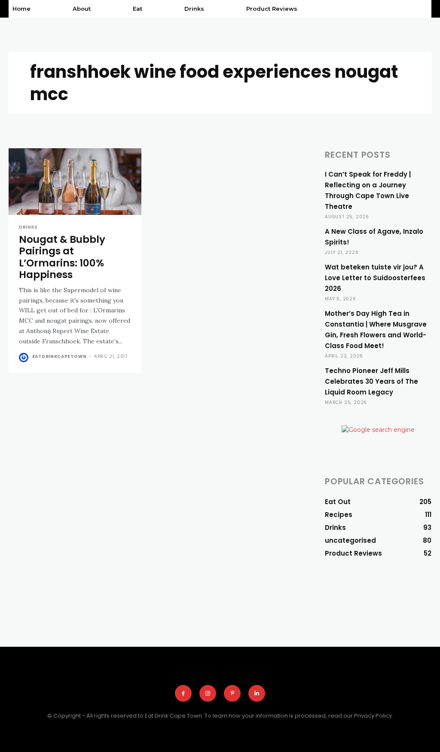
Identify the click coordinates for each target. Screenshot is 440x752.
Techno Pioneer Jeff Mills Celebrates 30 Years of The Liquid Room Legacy (371, 381)
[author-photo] (25, 357)
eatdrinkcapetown (59, 356)
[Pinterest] (232, 693)
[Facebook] (183, 693)
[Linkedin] (256, 693)
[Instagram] (207, 693)
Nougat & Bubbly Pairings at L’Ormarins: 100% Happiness (62, 257)
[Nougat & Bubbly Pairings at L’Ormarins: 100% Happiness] (75, 181)
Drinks (28, 227)
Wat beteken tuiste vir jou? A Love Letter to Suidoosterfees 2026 (375, 278)
